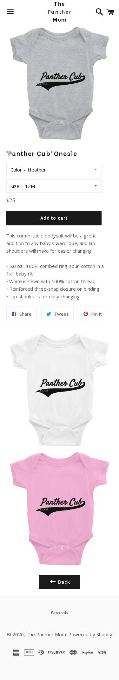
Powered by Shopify (90, 634)
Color (16, 169)
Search (59, 613)
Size (14, 186)
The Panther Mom (59, 11)
